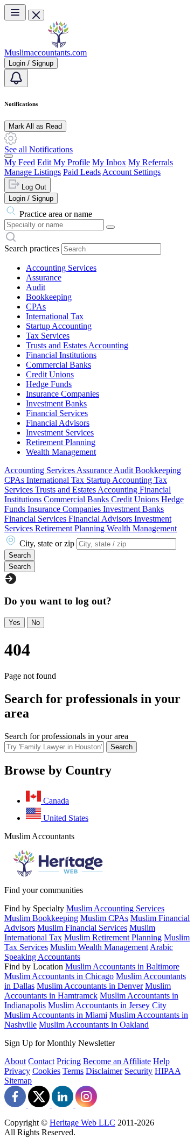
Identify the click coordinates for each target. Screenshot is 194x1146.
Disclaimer (104, 1070)
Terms (73, 1070)
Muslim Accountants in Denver (90, 985)
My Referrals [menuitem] (150, 162)
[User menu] (8, 156)
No (35, 622)
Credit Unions (50, 374)
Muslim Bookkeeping (41, 918)
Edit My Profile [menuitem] (63, 162)
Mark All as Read (35, 126)
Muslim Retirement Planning (113, 937)
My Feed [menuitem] (19, 162)
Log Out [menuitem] (32, 187)
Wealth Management (61, 451)
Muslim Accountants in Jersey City (107, 1005)
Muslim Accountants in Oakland (94, 1024)
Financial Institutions (61, 355)
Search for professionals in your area (66, 736)
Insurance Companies (62, 393)
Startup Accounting (59, 326)
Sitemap (18, 1080)
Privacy (17, 1070)
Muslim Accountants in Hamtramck (87, 990)
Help (161, 1061)
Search (121, 747)
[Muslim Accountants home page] (58, 45)
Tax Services (48, 335)
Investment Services (60, 432)
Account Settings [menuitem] (131, 172)
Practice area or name (55, 214)
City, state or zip (46, 543)
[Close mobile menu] (36, 15)
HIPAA (168, 1070)
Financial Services (57, 413)
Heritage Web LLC (82, 1122)
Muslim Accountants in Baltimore (122, 966)
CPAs (36, 306)
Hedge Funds (49, 384)
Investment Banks (56, 403)
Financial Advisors (57, 422)
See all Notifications (38, 149)
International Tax (55, 316)
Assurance (43, 277)
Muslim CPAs (104, 918)
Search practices (31, 248)
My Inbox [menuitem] (109, 162)
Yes (14, 622)
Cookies (46, 1070)
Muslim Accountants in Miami (55, 1015)
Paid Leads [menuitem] (82, 172)
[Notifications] (16, 78)
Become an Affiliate (117, 1061)
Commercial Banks (58, 364)
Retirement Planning (60, 442)
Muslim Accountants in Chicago (59, 976)
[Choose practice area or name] (110, 227)
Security (138, 1070)
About (15, 1061)
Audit (35, 287)
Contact (41, 1061)
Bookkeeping (49, 296)
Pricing (69, 1061)
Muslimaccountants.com (45, 52)
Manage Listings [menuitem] (32, 172)
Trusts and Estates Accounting (77, 345)
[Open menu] (15, 12)
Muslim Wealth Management (99, 947)
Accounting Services (61, 267)
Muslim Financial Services (82, 927)
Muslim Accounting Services (115, 908)
